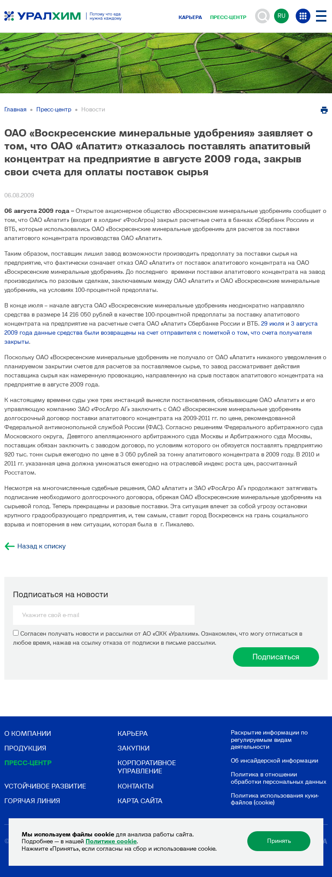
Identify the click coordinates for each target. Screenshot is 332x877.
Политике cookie (111, 841)
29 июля (272, 323)
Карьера (190, 17)
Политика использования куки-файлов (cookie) (275, 799)
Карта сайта (140, 801)
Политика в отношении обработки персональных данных (278, 778)
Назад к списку (41, 546)
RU (281, 15)
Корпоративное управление (147, 767)
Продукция (25, 748)
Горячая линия (32, 801)
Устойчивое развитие (45, 786)
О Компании (27, 733)
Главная (15, 109)
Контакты (135, 786)
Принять (279, 841)
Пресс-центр (228, 17)
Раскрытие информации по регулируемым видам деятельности (269, 740)
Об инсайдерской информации (274, 760)
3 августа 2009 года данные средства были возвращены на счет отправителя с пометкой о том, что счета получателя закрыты (161, 332)
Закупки (134, 748)
